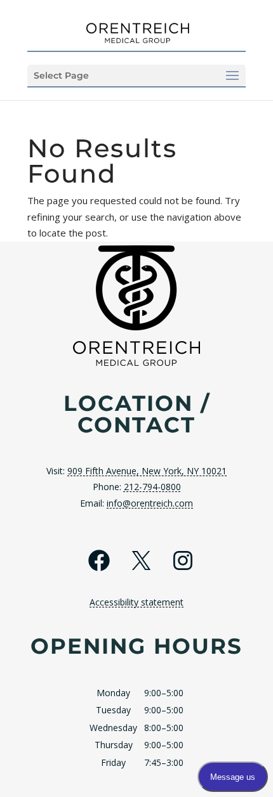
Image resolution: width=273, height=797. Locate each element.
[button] (136, 75)
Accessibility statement (136, 602)
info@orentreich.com (150, 503)
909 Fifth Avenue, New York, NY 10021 (147, 471)
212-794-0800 (152, 487)
